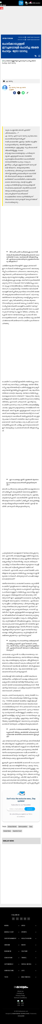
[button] (3, 3)
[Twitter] (18, 92)
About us (20, 991)
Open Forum (7, 38)
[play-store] (19, 1003)
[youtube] (25, 919)
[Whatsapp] (23, 92)
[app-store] (23, 1003)
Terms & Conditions (20, 998)
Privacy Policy (20, 995)
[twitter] (17, 919)
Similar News (8, 841)
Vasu (30, 826)
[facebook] (14, 92)
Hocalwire (21, 1016)
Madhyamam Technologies (20, 1013)
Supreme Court (17, 831)
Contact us (20, 993)
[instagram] (21, 919)
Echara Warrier (12, 826)
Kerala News (7, 831)
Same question (23, 826)
